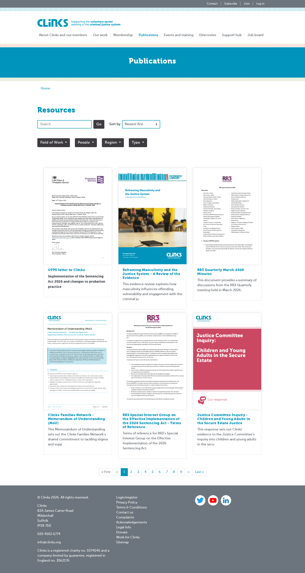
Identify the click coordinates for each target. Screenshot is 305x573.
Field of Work (52, 142)
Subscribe (230, 3)
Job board (256, 35)
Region (111, 142)
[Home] (78, 23)
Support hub (232, 35)
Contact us (124, 512)
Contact (212, 3)
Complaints (125, 517)
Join (247, 3)
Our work (100, 35)
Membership (123, 35)
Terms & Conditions (131, 507)
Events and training (178, 35)
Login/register (127, 497)
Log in (260, 3)
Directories (207, 35)
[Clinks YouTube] (213, 500)
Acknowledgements (131, 522)
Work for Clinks (128, 537)
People (84, 142)
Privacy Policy (126, 502)
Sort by (114, 124)
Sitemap (122, 542)
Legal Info (123, 527)
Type (136, 142)
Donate (122, 532)
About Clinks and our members (63, 35)
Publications (148, 35)
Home (45, 88)
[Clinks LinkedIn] (226, 500)
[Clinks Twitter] (200, 500)
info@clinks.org (49, 542)
